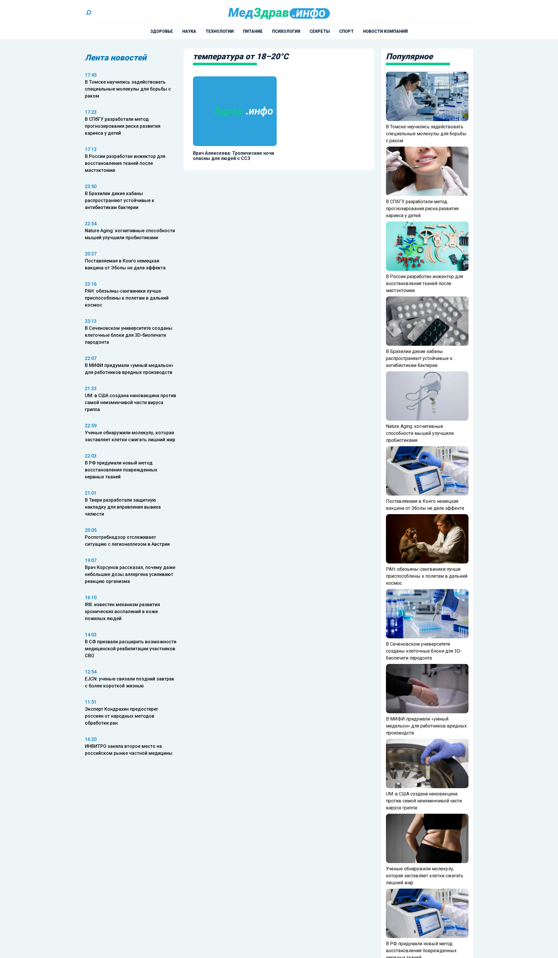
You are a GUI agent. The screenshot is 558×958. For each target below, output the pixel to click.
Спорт (346, 31)
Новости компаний (385, 31)
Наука (189, 31)
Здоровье (161, 31)
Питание (253, 31)
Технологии (219, 31)
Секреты (320, 31)
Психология (286, 31)
